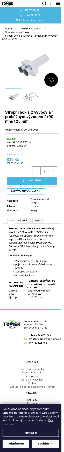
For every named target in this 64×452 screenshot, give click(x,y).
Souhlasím (45, 444)
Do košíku (34, 180)
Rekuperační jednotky (32, 369)
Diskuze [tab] (38, 221)
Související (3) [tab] (24, 221)
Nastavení (31, 432)
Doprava (32, 403)
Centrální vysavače (32, 379)
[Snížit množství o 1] (36, 171)
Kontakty (32, 399)
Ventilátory (32, 376)
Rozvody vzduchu (32, 372)
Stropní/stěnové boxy (40, 201)
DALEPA (21, 145)
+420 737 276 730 (32, 10)
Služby (32, 383)
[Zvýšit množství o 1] (53, 171)
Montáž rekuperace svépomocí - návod (32, 386)
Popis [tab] (11, 221)
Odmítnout (16, 444)
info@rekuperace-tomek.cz (32, 20)
